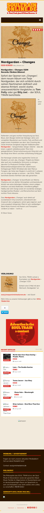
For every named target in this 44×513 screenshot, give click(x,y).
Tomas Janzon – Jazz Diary (22, 380)
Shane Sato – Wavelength (24, 392)
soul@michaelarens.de (18, 466)
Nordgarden (6, 147)
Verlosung (9, 65)
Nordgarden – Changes (18, 62)
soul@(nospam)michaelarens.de (13, 295)
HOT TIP (15, 369)
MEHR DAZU (19, 487)
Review (3, 65)
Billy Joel (22, 92)
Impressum (11, 508)
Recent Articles (8, 350)
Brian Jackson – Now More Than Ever (26, 404)
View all (37, 349)
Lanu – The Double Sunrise (23, 367)
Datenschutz (20, 508)
